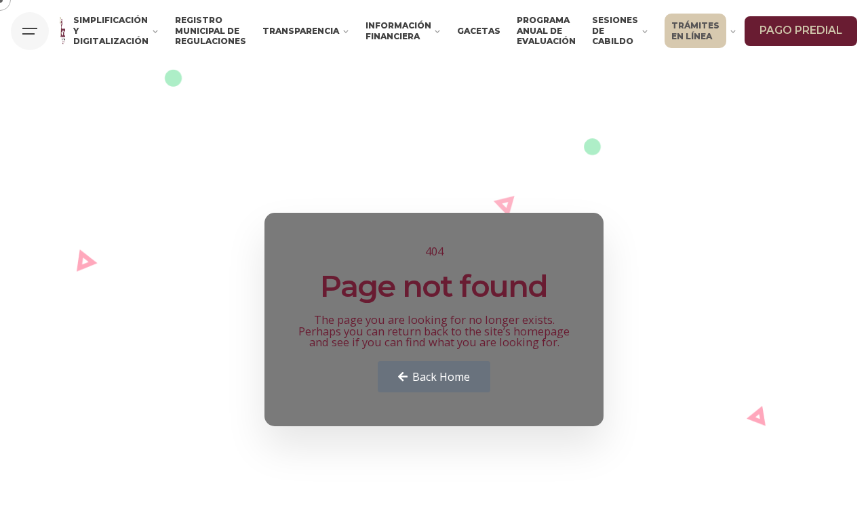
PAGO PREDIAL (801, 30)
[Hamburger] (30, 31)
